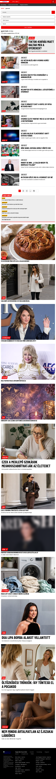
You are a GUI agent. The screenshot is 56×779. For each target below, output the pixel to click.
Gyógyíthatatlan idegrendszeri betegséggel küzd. (34, 109)
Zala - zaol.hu (39, 771)
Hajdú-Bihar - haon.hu (20, 771)
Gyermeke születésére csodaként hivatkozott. (33, 179)
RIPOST (2, 8)
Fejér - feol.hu (18, 768)
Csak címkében (28, 27)
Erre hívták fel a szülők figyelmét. (29, 65)
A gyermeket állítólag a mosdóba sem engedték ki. (34, 79)
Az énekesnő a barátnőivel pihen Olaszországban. (17, 641)
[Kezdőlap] (4, 1)
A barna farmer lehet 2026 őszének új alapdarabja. (16, 512)
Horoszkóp (3, 4)
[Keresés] (50, 2)
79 (33, 191)
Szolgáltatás (24, 754)
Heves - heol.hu (18, 773)
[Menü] (53, 1)
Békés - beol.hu (18, 760)
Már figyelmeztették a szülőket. (38, 51)
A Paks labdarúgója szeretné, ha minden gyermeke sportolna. (37, 150)
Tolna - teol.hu (39, 766)
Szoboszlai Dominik (13, 4)
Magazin (47, 752)
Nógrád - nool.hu (39, 760)
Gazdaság (39, 752)
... (30, 191)
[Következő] (37, 191)
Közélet (32, 752)
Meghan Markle (24, 4)
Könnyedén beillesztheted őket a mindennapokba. (17, 469)
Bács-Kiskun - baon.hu (20, 757)
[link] (3, 67)
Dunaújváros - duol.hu (20, 766)
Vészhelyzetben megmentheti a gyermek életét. (34, 123)
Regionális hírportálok (21, 752)
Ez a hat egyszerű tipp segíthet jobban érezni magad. (18, 690)
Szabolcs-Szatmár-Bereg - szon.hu (43, 764)
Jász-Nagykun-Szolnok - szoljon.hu (43, 757)
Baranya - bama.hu (19, 758)
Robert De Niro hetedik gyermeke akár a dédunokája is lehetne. (37, 167)
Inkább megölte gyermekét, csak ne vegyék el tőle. (34, 138)
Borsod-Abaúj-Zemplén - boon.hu (22, 762)
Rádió (32, 754)
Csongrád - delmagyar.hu (21, 764)
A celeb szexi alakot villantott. (10, 555)
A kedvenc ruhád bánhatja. (9, 596)
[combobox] (26, 17)
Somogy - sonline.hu (40, 762)
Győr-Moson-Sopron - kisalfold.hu (22, 770)
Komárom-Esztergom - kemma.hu (43, 758)
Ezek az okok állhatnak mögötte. (11, 739)
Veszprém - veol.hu (40, 770)
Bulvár (17, 754)
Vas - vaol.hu (39, 768)
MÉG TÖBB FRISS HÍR (6, 219)
